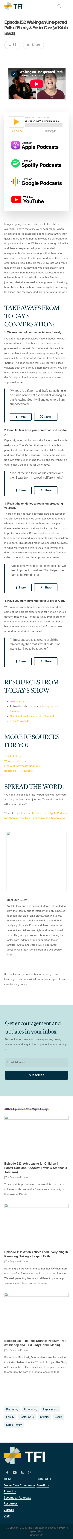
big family (12, 1409)
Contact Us (36, 1534)
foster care (27, 1416)
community (31, 1409)
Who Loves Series (15, 761)
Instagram (48, 706)
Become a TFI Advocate (19, 770)
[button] (67, 6)
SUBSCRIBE (36, 1075)
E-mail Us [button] (42, 1485)
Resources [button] (11, 1503)
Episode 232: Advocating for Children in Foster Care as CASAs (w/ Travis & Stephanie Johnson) (35, 1168)
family (10, 1416)
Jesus (58, 1416)
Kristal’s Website (19, 720)
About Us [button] (10, 1491)
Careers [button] (9, 1509)
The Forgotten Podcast (16, 1177)
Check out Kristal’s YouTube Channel (32, 716)
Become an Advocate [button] (17, 1497)
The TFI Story (12, 756)
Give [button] (7, 1515)
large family (14, 1424)
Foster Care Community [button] (19, 1485)
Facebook (16, 711)
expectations (50, 1409)
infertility (44, 1416)
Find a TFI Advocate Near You (22, 765)
